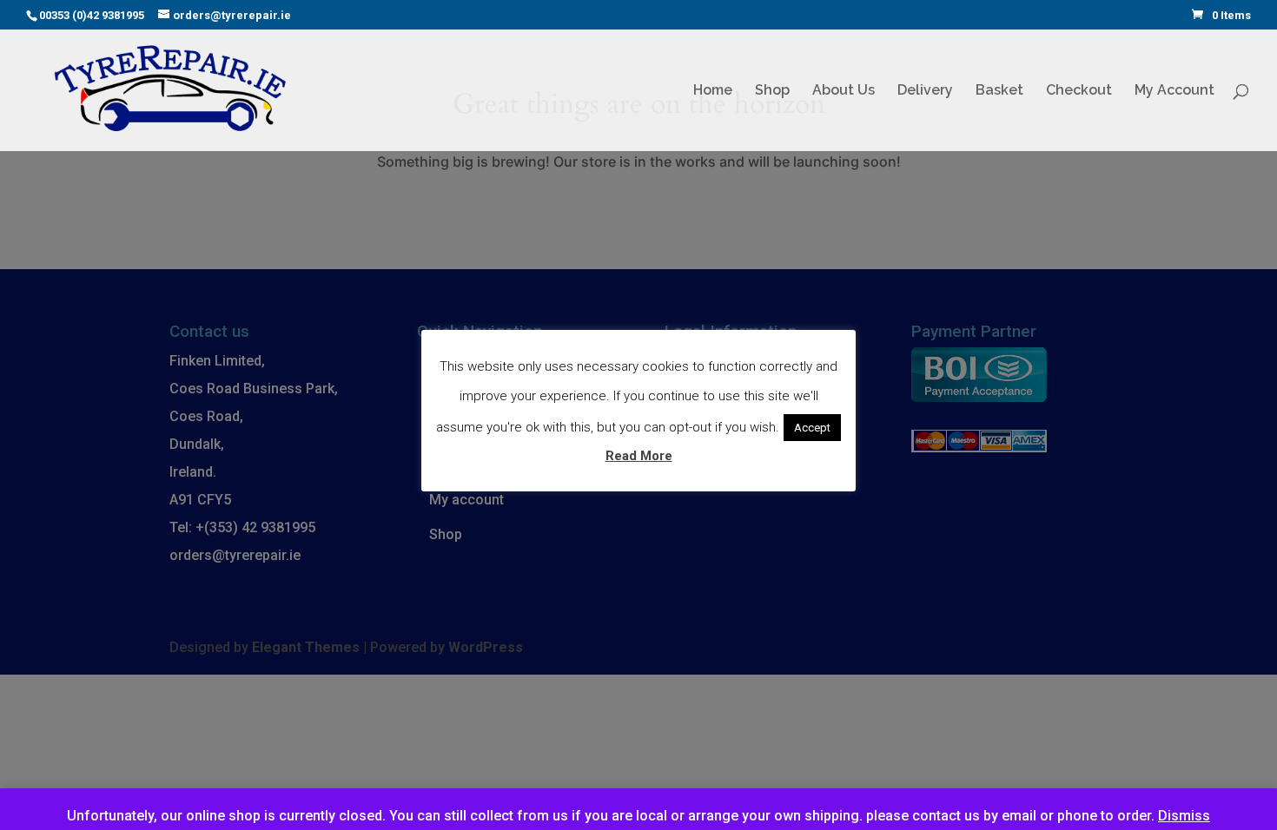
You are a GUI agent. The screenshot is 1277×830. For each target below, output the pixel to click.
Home (712, 91)
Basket (999, 91)
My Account (1174, 91)
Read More (638, 456)
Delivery (925, 91)
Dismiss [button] (1184, 815)
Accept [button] (812, 427)
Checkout (1079, 91)
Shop (772, 91)
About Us (843, 91)
